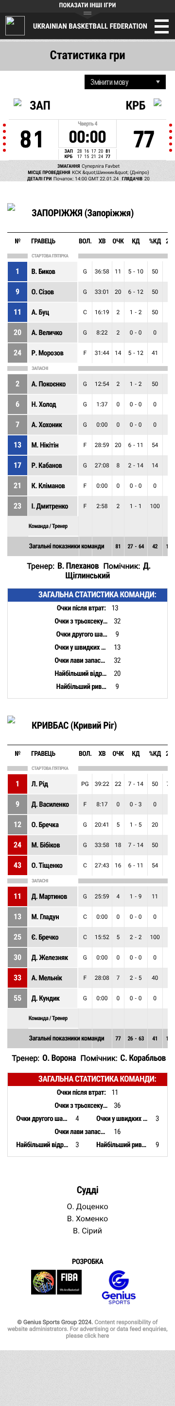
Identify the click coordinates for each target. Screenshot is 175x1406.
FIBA (56, 1287)
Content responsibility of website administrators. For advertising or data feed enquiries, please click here (87, 1329)
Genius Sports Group (118, 1287)
